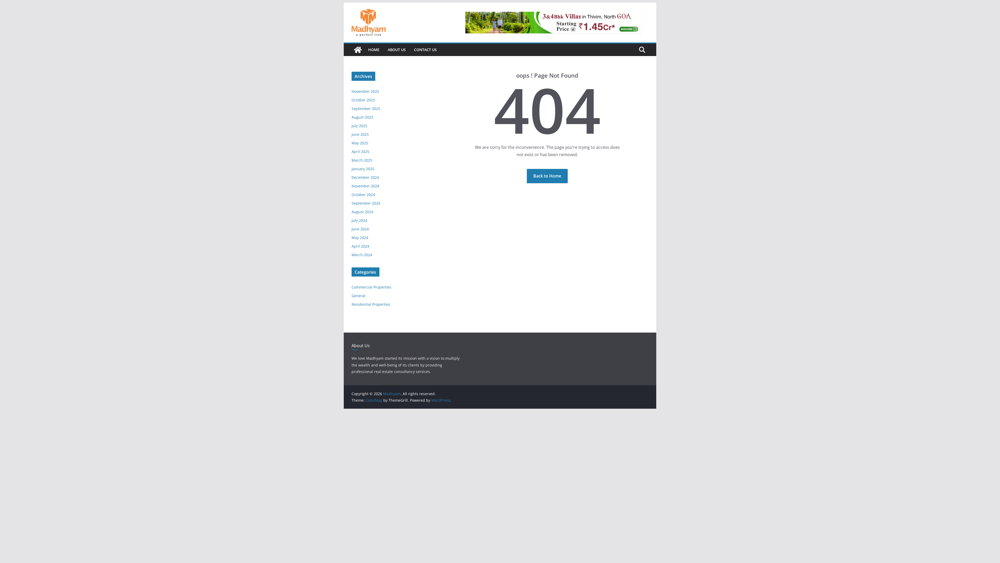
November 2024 (365, 185)
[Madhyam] (358, 50)
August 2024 (362, 211)
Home (373, 49)
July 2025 (359, 125)
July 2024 (359, 220)
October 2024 (363, 194)
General (358, 295)
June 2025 (360, 134)
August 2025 (362, 117)
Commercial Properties (371, 287)
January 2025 (363, 168)
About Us (397, 49)
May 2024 (360, 237)
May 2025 (360, 142)
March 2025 (362, 160)
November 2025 (365, 91)
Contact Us (425, 49)
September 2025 (366, 108)
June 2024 (360, 229)
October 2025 (363, 99)
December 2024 (365, 177)
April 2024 (360, 246)
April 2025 (360, 151)
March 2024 (362, 254)
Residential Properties (371, 304)
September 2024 (366, 203)
